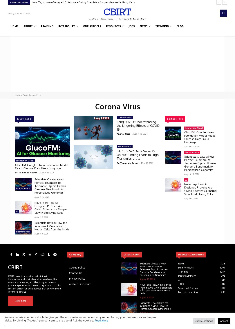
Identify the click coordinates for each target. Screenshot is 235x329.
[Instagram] (30, 255)
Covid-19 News (125, 117)
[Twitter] (24, 255)
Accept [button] (224, 320)
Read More (101, 320)
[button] (223, 13)
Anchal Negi (123, 133)
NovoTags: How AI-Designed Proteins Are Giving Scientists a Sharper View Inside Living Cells (83, 2)
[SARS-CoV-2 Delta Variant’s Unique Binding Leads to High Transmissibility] (93, 157)
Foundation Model (25, 160)
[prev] (218, 2)
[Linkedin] (17, 255)
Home (17, 95)
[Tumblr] (49, 255)
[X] (51, 300)
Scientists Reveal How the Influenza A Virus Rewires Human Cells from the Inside (52, 226)
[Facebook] (11, 255)
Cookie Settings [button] (204, 320)
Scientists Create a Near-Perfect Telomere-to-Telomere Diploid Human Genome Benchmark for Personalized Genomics (50, 186)
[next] (224, 2)
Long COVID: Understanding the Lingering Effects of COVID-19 (139, 125)
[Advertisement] (117, 64)
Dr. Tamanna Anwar (26, 172)
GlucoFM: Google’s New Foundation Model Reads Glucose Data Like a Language (41, 166)
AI (17, 211)
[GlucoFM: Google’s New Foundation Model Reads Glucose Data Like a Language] (42, 142)
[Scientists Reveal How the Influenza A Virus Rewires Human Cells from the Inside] (23, 227)
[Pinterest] (36, 255)
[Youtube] (56, 300)
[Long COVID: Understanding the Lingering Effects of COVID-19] (93, 128)
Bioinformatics (23, 188)
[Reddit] (42, 255)
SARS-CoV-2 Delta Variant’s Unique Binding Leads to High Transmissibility (138, 155)
